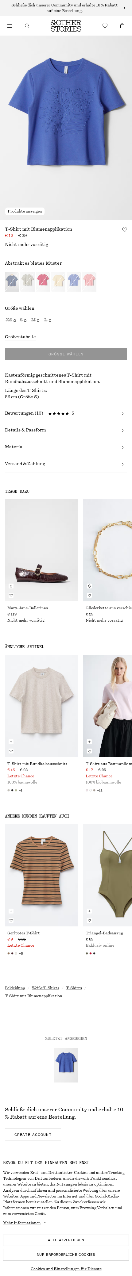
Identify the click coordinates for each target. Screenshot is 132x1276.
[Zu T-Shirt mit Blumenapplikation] (66, 1065)
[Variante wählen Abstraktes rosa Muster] (89, 282)
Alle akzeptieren (66, 1240)
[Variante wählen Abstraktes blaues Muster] (74, 282)
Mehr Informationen (22, 1223)
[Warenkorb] (122, 26)
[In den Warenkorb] (11, 741)
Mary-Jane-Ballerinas (27, 608)
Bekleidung (15, 988)
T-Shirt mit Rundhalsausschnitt (37, 764)
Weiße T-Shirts (45, 988)
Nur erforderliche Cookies (66, 1254)
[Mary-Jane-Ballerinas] (41, 550)
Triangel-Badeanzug (104, 933)
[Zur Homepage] (66, 26)
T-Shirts (74, 988)
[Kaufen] (9, 26)
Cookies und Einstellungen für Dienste (66, 1269)
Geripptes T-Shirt (23, 933)
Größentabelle (20, 337)
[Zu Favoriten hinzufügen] (124, 229)
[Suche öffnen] (27, 26)
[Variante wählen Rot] (43, 282)
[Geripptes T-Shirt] (41, 875)
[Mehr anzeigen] (66, 8)
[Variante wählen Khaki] (27, 282)
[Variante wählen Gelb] (58, 282)
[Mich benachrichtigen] (11, 586)
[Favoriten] (105, 26)
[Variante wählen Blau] (12, 282)
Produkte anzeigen (25, 211)
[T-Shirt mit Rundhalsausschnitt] (41, 706)
